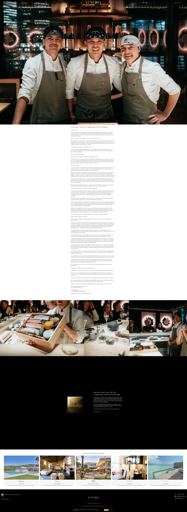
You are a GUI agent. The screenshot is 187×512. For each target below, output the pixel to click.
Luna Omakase (75, 289)
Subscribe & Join (97, 411)
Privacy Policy (94, 503)
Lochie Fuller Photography (81, 291)
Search (13, 2)
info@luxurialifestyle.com (181, 496)
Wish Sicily (21, 483)
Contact (179, 2)
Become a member (5, 499)
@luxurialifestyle (179, 498)
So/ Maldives (165, 483)
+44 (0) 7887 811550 (180, 494)
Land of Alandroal (57, 483)
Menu (9, 2)
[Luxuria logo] (93, 2)
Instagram (176, 2)
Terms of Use (89, 503)
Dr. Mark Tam (129, 483)
